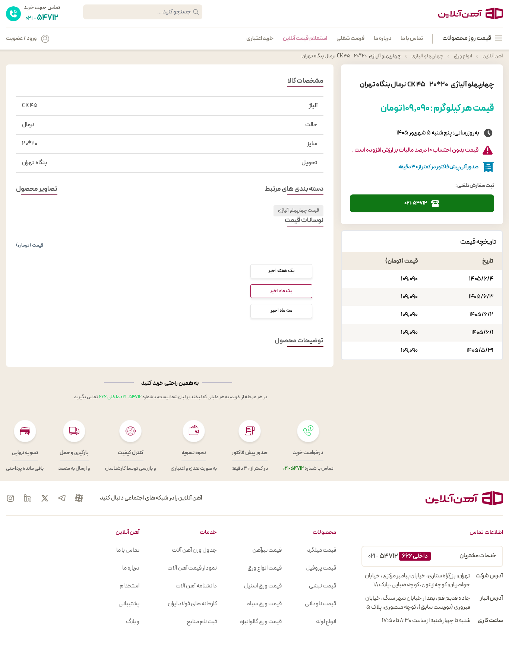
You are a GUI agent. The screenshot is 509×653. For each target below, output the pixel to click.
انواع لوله (326, 621)
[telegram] (61, 498)
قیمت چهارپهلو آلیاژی (298, 210)
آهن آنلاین (492, 56)
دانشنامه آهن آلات (196, 585)
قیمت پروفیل (321, 568)
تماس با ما (412, 39)
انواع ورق (462, 56)
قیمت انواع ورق (264, 568)
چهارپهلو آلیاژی (427, 56)
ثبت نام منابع (202, 621)
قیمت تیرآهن (267, 550)
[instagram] (10, 498)
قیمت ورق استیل (263, 585)
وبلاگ (132, 621)
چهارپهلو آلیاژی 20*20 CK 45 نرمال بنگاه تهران (351, 56)
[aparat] (79, 498)
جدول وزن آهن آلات (194, 550)
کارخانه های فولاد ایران (192, 603)
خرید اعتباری (260, 39)
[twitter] (44, 498)
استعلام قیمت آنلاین (305, 39)
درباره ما (382, 39)
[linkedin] (27, 498)
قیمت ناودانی (320, 603)
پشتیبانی (128, 603)
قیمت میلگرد (321, 550)
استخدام (129, 585)
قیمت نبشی (322, 585)
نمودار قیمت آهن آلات (192, 568)
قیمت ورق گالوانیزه (261, 621)
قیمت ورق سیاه (264, 603)
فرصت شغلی (350, 39)
